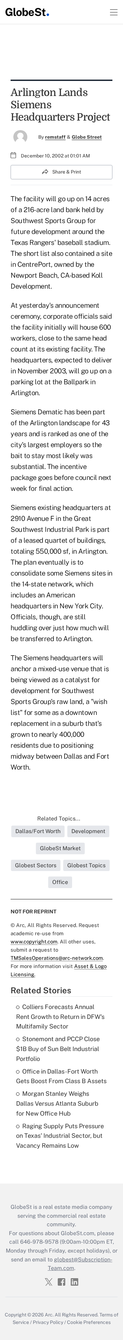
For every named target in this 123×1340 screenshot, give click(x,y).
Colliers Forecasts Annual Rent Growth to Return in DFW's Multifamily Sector (60, 1016)
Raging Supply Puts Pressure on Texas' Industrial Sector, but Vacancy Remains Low (60, 1135)
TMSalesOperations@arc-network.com (57, 958)
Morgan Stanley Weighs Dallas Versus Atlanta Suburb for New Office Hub (57, 1103)
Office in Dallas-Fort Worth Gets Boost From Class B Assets (61, 1076)
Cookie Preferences (89, 1322)
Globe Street (87, 137)
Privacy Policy (48, 1322)
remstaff (55, 137)
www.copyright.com (34, 941)
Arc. (49, 1314)
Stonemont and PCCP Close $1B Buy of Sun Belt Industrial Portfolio (58, 1048)
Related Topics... (58, 818)
